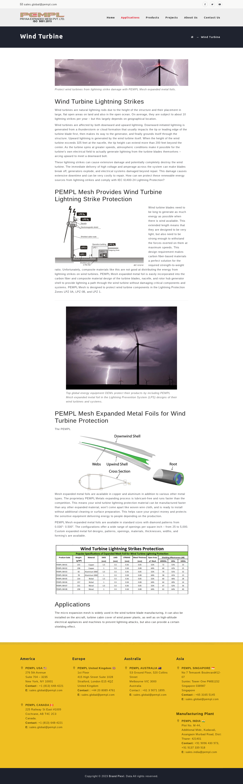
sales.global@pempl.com (40, 4)
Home (111, 17)
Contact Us (212, 17)
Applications (130, 17)
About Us (191, 17)
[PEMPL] (42, 17)
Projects (171, 17)
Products (152, 17)
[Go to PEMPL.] (192, 36)
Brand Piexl (116, 776)
